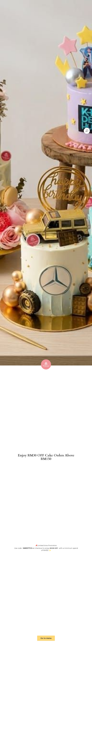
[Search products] (86, 130)
